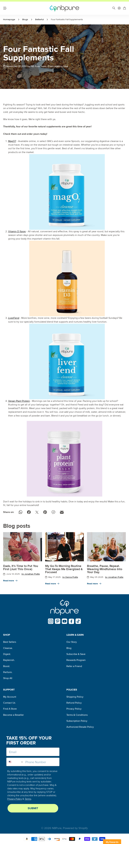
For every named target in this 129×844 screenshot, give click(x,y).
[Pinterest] (57, 621)
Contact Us (9, 702)
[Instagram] (50, 621)
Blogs (25, 19)
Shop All (7, 678)
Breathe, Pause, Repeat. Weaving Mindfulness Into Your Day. (104, 569)
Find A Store (10, 708)
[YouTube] (64, 621)
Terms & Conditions (77, 715)
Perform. (7, 672)
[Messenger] (53, 512)
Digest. (7, 654)
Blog (68, 648)
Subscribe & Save (75, 654)
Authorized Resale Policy (80, 726)
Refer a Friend (74, 666)
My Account (9, 696)
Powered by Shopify (75, 828)
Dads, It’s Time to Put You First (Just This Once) (20, 567)
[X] (37, 512)
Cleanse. (8, 648)
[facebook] (71, 621)
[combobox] (15, 762)
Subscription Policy (76, 721)
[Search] (113, 8)
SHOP (6, 634)
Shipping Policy (74, 696)
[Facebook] (29, 512)
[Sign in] (119, 8)
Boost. (6, 666)
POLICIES (71, 689)
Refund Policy (74, 702)
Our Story (71, 642)
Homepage (9, 19)
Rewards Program (76, 660)
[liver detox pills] (67, 361)
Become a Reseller (13, 715)
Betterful (39, 19)
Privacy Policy (73, 708)
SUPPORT (9, 689)
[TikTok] (78, 621)
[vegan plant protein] (64, 459)
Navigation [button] (5, 8)
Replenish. (9, 660)
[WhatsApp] (20, 512)
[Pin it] (45, 512)
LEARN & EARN (75, 634)
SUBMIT (33, 808)
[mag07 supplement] (67, 192)
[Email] (62, 512)
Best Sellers (9, 642)
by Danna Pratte (70, 577)
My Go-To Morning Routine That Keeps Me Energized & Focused (64, 569)
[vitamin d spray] (67, 278)
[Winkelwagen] (124, 8)
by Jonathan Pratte (31, 574)
